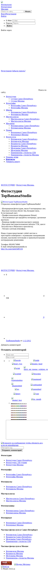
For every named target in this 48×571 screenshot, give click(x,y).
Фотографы (11, 103)
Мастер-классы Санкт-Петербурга (25, 119)
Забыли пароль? (18, 71)
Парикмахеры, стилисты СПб (23, 153)
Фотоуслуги (11, 137)
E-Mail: (9, 20)
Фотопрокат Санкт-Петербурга (24, 132)
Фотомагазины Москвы (21, 128)
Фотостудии (11, 96)
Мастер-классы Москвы (21, 121)
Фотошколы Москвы (19, 114)
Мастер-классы (12, 117)
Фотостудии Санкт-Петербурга (19, 460)
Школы (9, 110)
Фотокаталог (6, 4)
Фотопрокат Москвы (19, 135)
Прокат (9, 130)
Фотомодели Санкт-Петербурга (24, 139)
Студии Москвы (17, 101)
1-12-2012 (27, 341)
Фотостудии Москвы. (25, 185)
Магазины (10, 123)
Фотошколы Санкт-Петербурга (24, 112)
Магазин (4, 9)
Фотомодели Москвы (20, 141)
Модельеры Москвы (19, 150)
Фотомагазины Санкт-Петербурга (25, 126)
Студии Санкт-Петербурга (22, 99)
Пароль (9, 23)
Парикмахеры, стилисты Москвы (25, 155)
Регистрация (6, 71)
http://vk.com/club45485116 (12, 249)
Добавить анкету (13, 162)
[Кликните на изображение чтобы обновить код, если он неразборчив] (24, 445)
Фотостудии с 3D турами (16, 462)
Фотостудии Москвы (15, 465)
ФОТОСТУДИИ (8, 185)
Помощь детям (12, 157)
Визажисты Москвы (19, 146)
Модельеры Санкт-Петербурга (23, 148)
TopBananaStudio (13, 341)
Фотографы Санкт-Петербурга (23, 105)
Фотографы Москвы (19, 108)
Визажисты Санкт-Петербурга (23, 144)
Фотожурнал (6, 7)
